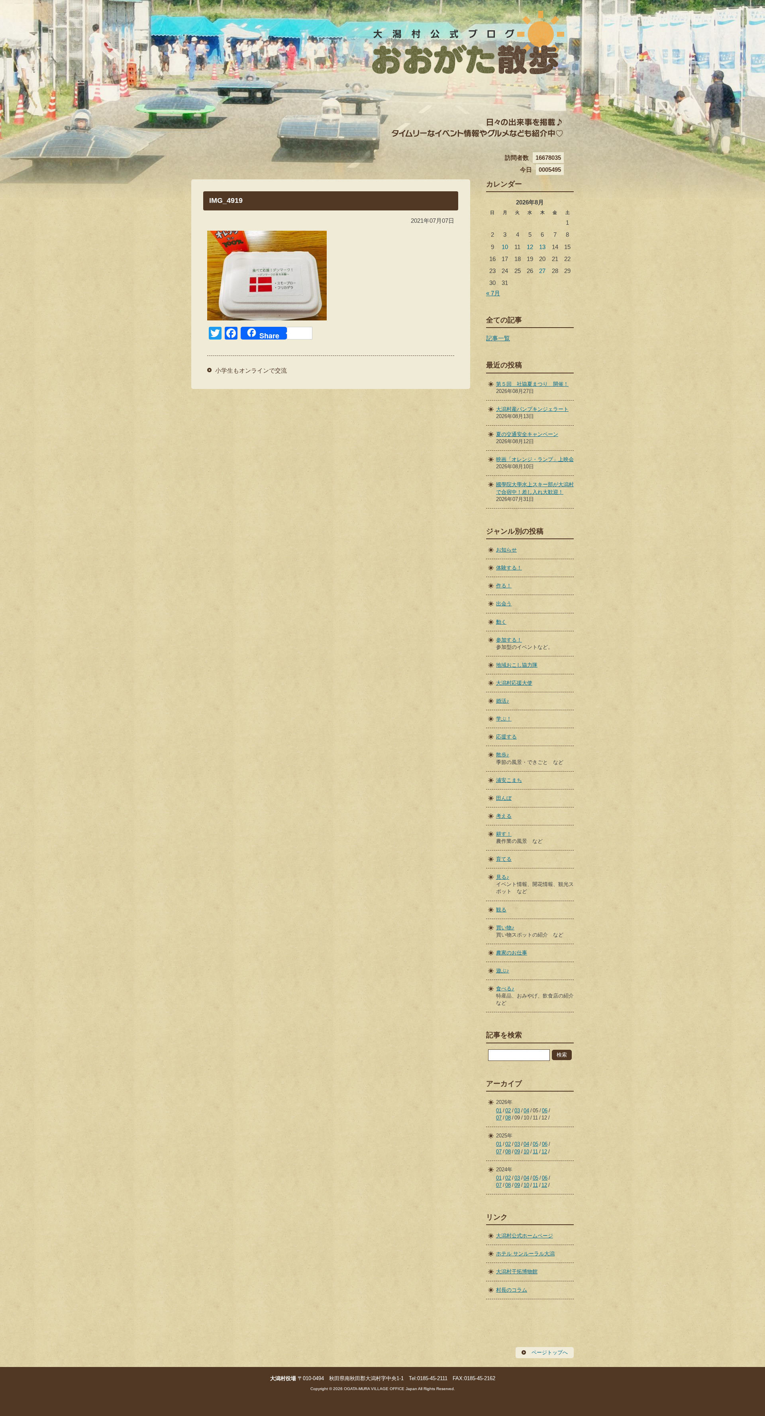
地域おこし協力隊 (516, 665)
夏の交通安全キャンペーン (527, 434)
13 (542, 247)
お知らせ (506, 550)
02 (508, 1111)
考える (504, 816)
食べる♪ (505, 989)
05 (535, 1144)
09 (517, 1152)
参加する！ (509, 640)
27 (542, 270)
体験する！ (509, 568)
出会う (504, 604)
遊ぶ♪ (502, 971)
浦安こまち (509, 780)
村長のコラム (511, 1290)
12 (530, 247)
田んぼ (504, 798)
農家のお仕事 (511, 953)
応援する (506, 737)
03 (517, 1111)
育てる (504, 859)
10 (505, 247)
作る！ (504, 586)
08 (508, 1118)
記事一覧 (498, 338)
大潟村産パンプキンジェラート (532, 409)
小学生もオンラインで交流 (251, 370)
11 (535, 1152)
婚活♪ (502, 701)
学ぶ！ (504, 719)
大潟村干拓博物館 (516, 1272)
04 (526, 1111)
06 (544, 1111)
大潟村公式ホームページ (524, 1236)
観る (501, 910)
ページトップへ (550, 1352)
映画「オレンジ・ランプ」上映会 (535, 459)
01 (499, 1111)
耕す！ (504, 834)
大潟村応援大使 (514, 683)
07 (499, 1118)
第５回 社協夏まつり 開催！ (532, 384)
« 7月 (493, 293)
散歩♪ (502, 755)
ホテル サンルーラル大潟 (525, 1254)
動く (501, 622)
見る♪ (502, 877)
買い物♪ (505, 928)
